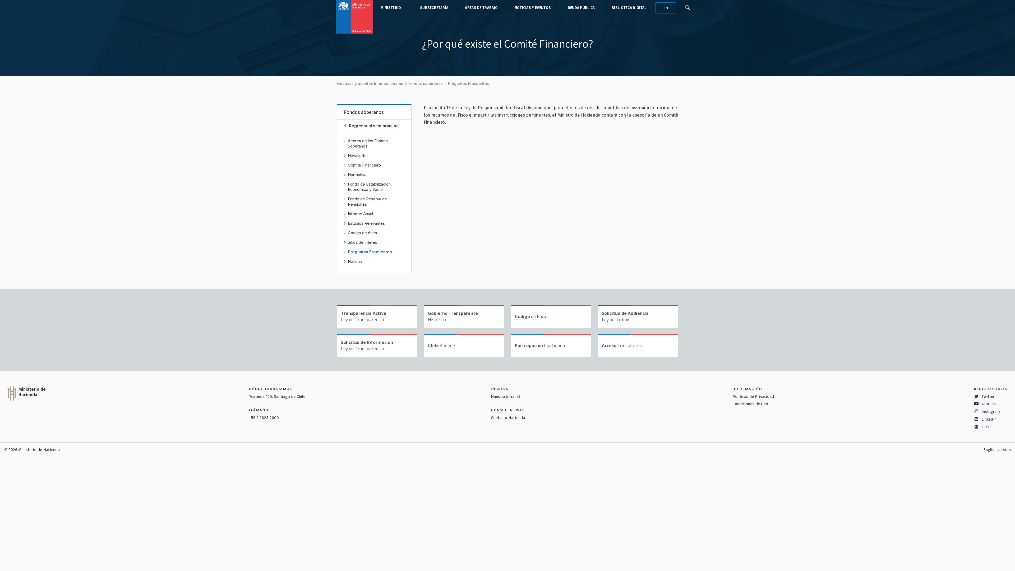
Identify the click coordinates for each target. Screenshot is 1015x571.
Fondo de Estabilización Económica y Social (369, 187)
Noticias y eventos (533, 8)
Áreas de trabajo (481, 8)
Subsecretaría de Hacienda (433, 8)
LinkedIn (988, 419)
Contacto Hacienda (508, 417)
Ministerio (390, 8)
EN (665, 8)
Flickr (986, 427)
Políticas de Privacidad (753, 396)
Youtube (988, 404)
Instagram (990, 411)
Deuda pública (581, 8)
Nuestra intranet (505, 396)
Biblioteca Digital (629, 8)
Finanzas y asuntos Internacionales (370, 83)
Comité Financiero (364, 165)
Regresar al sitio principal (374, 125)
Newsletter (358, 155)
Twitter (988, 396)
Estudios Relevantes (366, 223)
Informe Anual (360, 213)
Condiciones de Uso (750, 404)
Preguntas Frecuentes (468, 83)
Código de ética (362, 232)
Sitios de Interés (362, 242)
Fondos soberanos (425, 83)
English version (997, 449)
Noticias (355, 261)
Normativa (357, 174)
